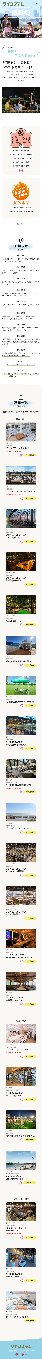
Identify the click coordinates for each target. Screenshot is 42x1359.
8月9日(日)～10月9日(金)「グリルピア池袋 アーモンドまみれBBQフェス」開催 (21, 260)
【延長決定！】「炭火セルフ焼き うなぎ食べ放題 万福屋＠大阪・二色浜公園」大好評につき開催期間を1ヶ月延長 (21, 341)
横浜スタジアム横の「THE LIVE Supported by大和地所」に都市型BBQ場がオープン (20, 329)
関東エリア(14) (8, 412)
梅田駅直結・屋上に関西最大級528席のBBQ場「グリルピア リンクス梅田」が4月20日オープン (21, 317)
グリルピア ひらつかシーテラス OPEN (21, 365)
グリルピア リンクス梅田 (21, 162)
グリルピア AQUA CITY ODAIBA (21, 154)
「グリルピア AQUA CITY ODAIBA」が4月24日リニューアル (20, 306)
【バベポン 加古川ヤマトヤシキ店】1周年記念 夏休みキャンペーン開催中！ (20, 271)
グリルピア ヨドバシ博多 (21, 166)
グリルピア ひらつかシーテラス (21, 158)
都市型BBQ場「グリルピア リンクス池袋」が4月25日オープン (20, 283)
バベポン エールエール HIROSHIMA (21, 211)
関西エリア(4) (19, 412)
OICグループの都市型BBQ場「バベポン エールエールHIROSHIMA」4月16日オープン (20, 294)
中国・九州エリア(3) (32, 412)
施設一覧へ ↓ (21, 224)
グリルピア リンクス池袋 (21, 151)
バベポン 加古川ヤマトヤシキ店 (21, 208)
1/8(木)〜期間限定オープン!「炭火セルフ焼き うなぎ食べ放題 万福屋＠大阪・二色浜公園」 (21, 354)
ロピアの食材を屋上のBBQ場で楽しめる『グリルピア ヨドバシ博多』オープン (20, 375)
